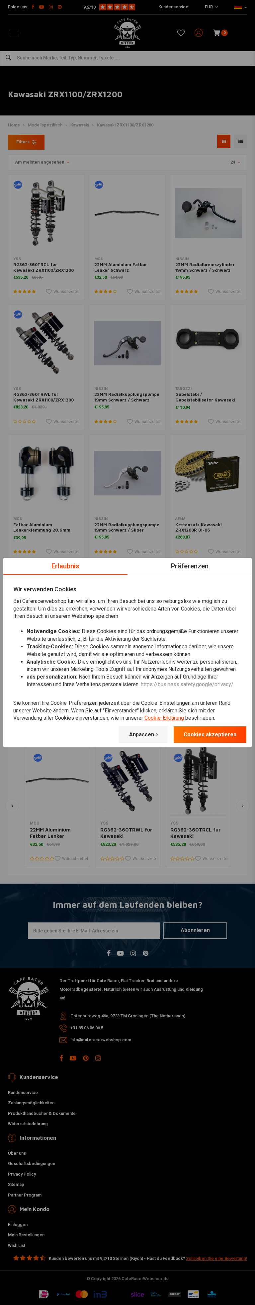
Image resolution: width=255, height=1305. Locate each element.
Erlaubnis (65, 566)
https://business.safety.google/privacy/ (187, 684)
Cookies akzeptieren (210, 734)
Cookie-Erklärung (164, 718)
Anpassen (141, 734)
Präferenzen (190, 566)
